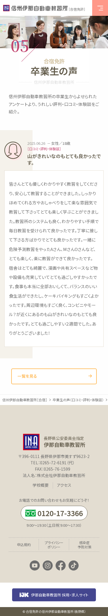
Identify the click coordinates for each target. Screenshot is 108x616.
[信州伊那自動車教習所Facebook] (61, 565)
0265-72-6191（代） (57, 462)
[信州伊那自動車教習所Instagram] (48, 565)
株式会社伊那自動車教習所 (61, 475)
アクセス (64, 485)
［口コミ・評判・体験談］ (44, 149)
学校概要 (41, 485)
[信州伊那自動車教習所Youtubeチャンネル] (35, 565)
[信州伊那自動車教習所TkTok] (74, 565)
